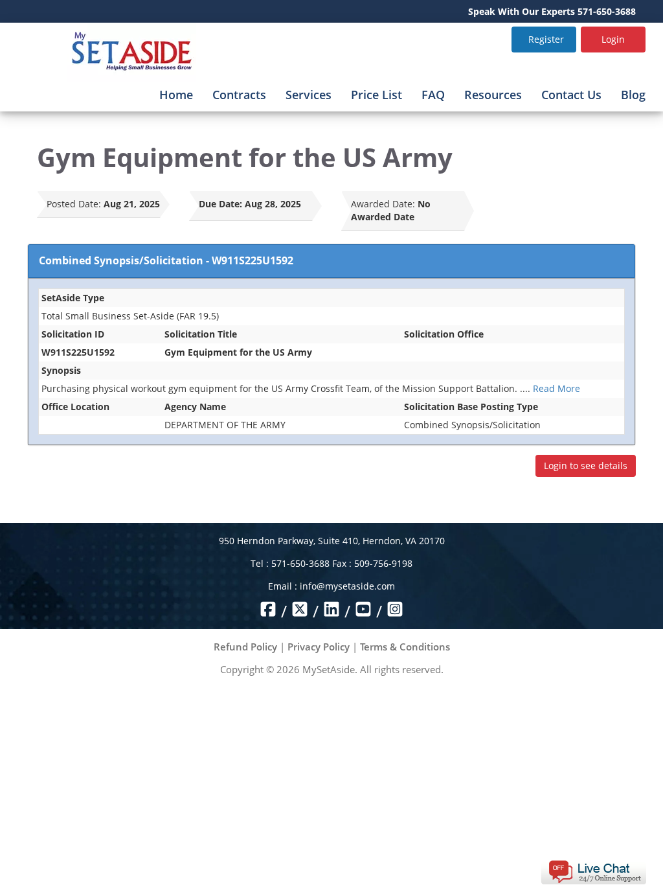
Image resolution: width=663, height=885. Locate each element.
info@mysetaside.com (347, 586)
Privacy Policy (318, 646)
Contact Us (571, 94)
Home (176, 94)
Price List (376, 94)
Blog (633, 94)
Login (613, 39)
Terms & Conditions (405, 646)
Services (309, 94)
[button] (593, 871)
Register (546, 39)
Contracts (239, 94)
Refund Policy (245, 646)
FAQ (433, 94)
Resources (493, 94)
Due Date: (220, 204)
